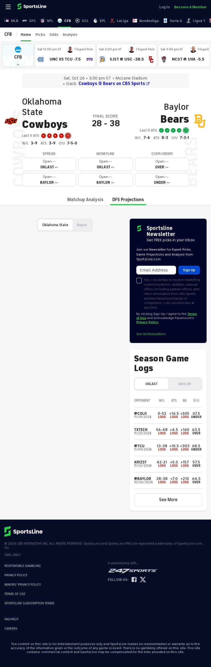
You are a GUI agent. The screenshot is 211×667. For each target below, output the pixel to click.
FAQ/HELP (11, 619)
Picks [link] (40, 34)
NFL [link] (50, 20)
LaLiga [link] (122, 20)
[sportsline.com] (32, 7)
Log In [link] (164, 7)
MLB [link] (14, 20)
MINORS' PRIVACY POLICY (22, 585)
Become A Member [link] (190, 7)
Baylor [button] (82, 225)
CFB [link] (67, 20)
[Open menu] (8, 6)
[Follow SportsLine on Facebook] (134, 580)
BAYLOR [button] (185, 383)
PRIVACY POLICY (15, 575)
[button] (18, 55)
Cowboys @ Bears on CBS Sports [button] (112, 83)
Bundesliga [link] (149, 20)
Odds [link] (53, 34)
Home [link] (26, 34)
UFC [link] (32, 20)
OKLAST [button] (151, 383)
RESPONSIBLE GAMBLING (22, 566)
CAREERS (10, 629)
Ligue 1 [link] (199, 20)
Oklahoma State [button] (55, 225)
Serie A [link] (176, 20)
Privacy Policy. (147, 322)
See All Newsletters (151, 334)
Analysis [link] (70, 34)
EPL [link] (103, 20)
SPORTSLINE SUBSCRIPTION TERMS (29, 603)
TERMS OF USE (14, 594)
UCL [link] (85, 20)
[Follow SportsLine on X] (143, 580)
